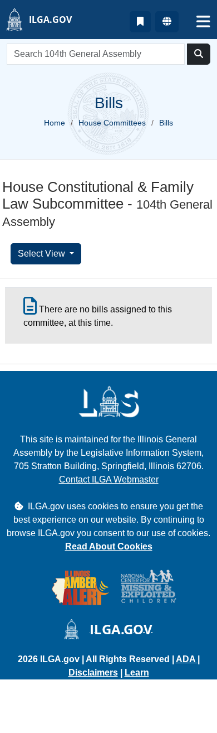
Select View (42, 253)
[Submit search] (198, 54)
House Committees (112, 122)
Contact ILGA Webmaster (109, 479)
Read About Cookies (108, 546)
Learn (137, 672)
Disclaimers (93, 672)
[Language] (167, 21)
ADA (187, 659)
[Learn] (140, 21)
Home (54, 122)
